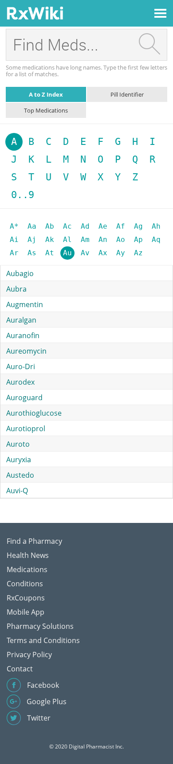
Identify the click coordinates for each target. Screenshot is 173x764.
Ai (14, 239)
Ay (120, 253)
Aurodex (20, 382)
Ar (14, 253)
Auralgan (21, 320)
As (32, 253)
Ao (120, 239)
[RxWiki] (35, 12)
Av (85, 253)
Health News (28, 555)
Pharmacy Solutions (40, 626)
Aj (32, 239)
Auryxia (18, 459)
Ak (49, 239)
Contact (20, 669)
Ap (138, 239)
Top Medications (46, 110)
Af (120, 226)
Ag (138, 226)
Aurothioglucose (34, 413)
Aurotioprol (25, 428)
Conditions (25, 584)
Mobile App (25, 612)
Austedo (20, 475)
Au (67, 253)
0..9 (22, 194)
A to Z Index (46, 94)
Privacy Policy (29, 654)
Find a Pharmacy (34, 541)
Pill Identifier (127, 94)
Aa (32, 226)
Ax (102, 253)
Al (67, 239)
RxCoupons (26, 598)
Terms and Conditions (43, 640)
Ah (156, 226)
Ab (49, 226)
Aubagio (20, 273)
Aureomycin (26, 351)
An (102, 239)
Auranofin (22, 335)
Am (85, 239)
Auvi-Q (17, 490)
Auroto (18, 444)
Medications (27, 569)
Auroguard (24, 397)
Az (138, 253)
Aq (156, 239)
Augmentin (24, 304)
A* (14, 226)
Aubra (16, 288)
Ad (85, 226)
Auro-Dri (20, 366)
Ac (67, 226)
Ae (102, 226)
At (49, 253)
